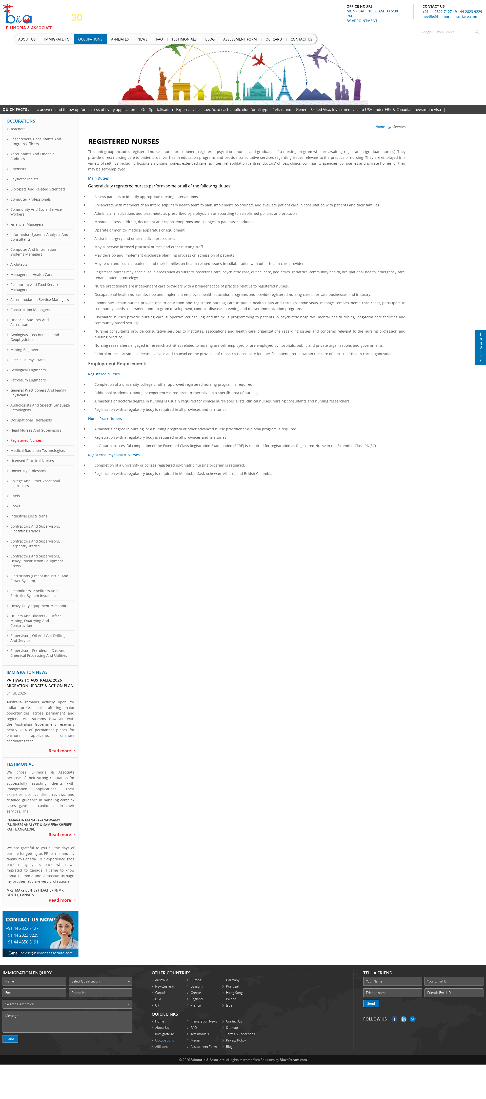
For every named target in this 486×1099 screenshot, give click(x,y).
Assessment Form (195, 40)
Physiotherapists (24, 179)
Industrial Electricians (28, 516)
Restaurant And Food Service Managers (34, 287)
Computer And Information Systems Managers (33, 252)
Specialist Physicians (27, 359)
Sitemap (232, 1023)
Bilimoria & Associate (208, 1055)
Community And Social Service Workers (36, 212)
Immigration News (204, 1017)
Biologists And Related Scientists (38, 189)
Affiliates (100, 40)
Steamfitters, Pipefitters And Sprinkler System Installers (34, 593)
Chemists (18, 168)
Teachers (18, 128)
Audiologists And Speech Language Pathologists (40, 407)
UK (157, 1001)
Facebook (394, 1015)
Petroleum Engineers (28, 380)
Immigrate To (48, 40)
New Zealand (164, 982)
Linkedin (404, 1015)
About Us (24, 40)
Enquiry (481, 347)
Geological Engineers (28, 370)
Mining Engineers (25, 349)
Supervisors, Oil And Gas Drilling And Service (38, 638)
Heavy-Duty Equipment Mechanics (39, 605)
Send (10, 1035)
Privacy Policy (236, 1036)
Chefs (15, 495)
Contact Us (245, 40)
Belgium (196, 982)
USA (158, 995)
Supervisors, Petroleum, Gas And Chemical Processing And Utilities (38, 653)
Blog (171, 40)
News (118, 40)
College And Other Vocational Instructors (35, 483)
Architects (18, 264)
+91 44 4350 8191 (22, 938)
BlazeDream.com (293, 1055)
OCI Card (223, 40)
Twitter (413, 1015)
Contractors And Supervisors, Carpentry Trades (35, 543)
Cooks (15, 506)
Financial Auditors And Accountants (29, 322)
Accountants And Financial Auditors (32, 156)
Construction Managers (30, 309)
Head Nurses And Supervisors (35, 430)
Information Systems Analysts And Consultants (39, 237)
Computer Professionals (30, 199)
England (197, 995)
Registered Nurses (26, 440)
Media (195, 1036)
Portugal (232, 982)
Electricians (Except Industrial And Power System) (39, 578)
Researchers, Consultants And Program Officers (35, 141)
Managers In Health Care (31, 274)
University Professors (28, 470)
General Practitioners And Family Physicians (38, 392)
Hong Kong (234, 988)
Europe (196, 976)
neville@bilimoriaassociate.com (449, 16)
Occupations (76, 40)
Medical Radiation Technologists (37, 450)
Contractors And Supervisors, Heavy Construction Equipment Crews (36, 561)
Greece (196, 988)
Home (380, 126)
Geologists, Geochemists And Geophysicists (34, 337)
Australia (161, 976)
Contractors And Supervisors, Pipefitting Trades (35, 528)
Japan (230, 1001)
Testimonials (150, 40)
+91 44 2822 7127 (437, 11)
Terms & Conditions (240, 1030)
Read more (61, 749)
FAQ (194, 1023)
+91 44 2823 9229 (467, 11)
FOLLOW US (375, 1015)
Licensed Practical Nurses (32, 460)
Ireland (231, 995)
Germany (232, 976)
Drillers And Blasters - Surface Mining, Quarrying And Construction (36, 620)
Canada (161, 988)
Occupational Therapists (31, 420)
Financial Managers (27, 224)
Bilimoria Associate (30, 16)
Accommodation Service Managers (39, 299)
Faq (131, 40)
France (196, 1001)
